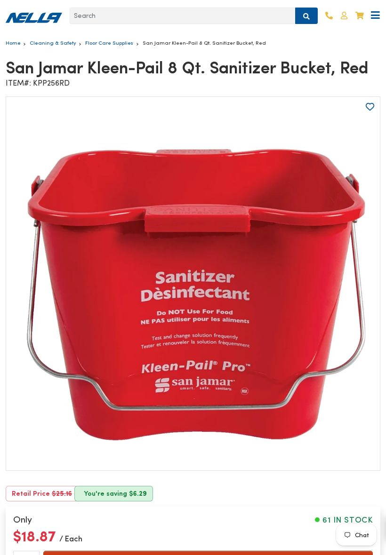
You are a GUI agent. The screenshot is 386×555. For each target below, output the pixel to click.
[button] (344, 16)
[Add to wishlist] (370, 107)
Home (13, 43)
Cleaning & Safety (53, 43)
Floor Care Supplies (109, 43)
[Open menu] (375, 16)
